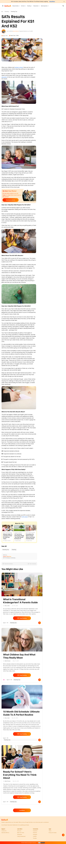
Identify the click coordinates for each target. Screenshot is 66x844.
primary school (19, 67)
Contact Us (4, 830)
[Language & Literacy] (4, 679)
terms (50, 830)
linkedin (35, 836)
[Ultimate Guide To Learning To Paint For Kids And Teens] (7, 528)
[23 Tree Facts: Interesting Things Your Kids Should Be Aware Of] (19, 528)
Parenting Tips (6, 549)
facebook (35, 830)
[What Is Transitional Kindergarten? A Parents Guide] (22, 584)
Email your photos (10, 200)
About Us (19, 830)
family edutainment (21, 836)
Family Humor (36, 5)
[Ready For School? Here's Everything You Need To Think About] (22, 756)
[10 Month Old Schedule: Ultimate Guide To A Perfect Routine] (22, 696)
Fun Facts (23, 5)
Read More (52, 1)
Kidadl (2, 11)
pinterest (35, 832)
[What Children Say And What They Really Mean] (22, 639)
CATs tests (25, 516)
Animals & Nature (18, 532)
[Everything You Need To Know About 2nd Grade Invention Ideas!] (30, 528)
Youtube (35, 838)
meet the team (20, 832)
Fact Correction (33, 563)
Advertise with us (5, 832)
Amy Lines (7, 605)
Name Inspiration (44, 5)
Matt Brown (7, 661)
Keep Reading (23, 618)
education (4, 77)
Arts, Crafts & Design (7, 532)
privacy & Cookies (52, 832)
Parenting (29, 5)
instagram (35, 834)
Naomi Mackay (16, 31)
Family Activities (15, 5)
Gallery (6, 60)
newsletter (19, 834)
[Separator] (63, 835)
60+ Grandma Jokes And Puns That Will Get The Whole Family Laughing (29, 1)
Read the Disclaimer (9, 563)
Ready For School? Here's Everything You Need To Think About (20, 774)
